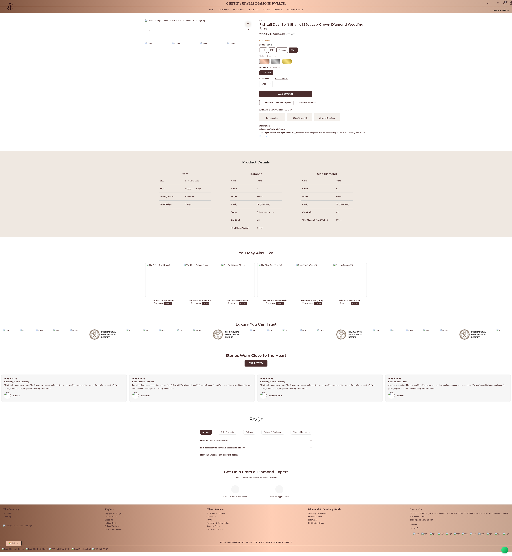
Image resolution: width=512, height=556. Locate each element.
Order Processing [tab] (228, 432)
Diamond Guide (315, 516)
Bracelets (109, 520)
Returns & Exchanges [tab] (273, 432)
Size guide (281, 79)
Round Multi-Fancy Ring (312, 300)
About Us (7, 513)
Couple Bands (111, 516)
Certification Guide (316, 523)
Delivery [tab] (249, 432)
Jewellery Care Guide (317, 513)
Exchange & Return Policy (218, 523)
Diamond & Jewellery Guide (324, 509)
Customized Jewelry (113, 529)
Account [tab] (206, 432)
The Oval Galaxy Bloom (237, 300)
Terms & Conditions (232, 542)
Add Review (256, 363)
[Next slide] (248, 29)
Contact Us (211, 516)
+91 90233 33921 (417, 516)
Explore (109, 509)
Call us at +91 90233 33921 (235, 496)
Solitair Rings (110, 523)
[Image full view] (248, 24)
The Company (11, 509)
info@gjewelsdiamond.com (421, 520)
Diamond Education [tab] (301, 432)
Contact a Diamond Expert (277, 102)
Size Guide (312, 520)
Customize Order (306, 102)
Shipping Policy (213, 526)
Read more (264, 136)
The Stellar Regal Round (162, 300)
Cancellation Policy (215, 529)
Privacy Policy (255, 542)
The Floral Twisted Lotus (200, 300)
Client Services (215, 509)
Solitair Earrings (112, 526)
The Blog (7, 516)
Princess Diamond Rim (349, 300)
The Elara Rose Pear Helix (275, 300)
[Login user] (498, 3)
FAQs (209, 520)
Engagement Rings (113, 513)
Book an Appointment (501, 10)
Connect (413, 524)
